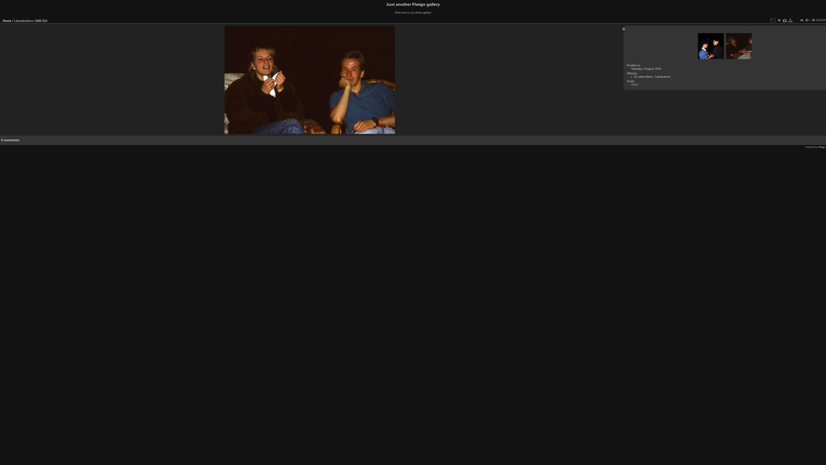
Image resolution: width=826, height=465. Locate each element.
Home (7, 21)
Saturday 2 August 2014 (646, 68)
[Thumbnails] (801, 20)
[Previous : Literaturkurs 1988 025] (807, 20)
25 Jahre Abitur (643, 76)
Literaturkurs (663, 76)
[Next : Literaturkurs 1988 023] (813, 20)
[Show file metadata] (785, 20)
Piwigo (821, 147)
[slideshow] (779, 20)
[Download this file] (790, 20)
